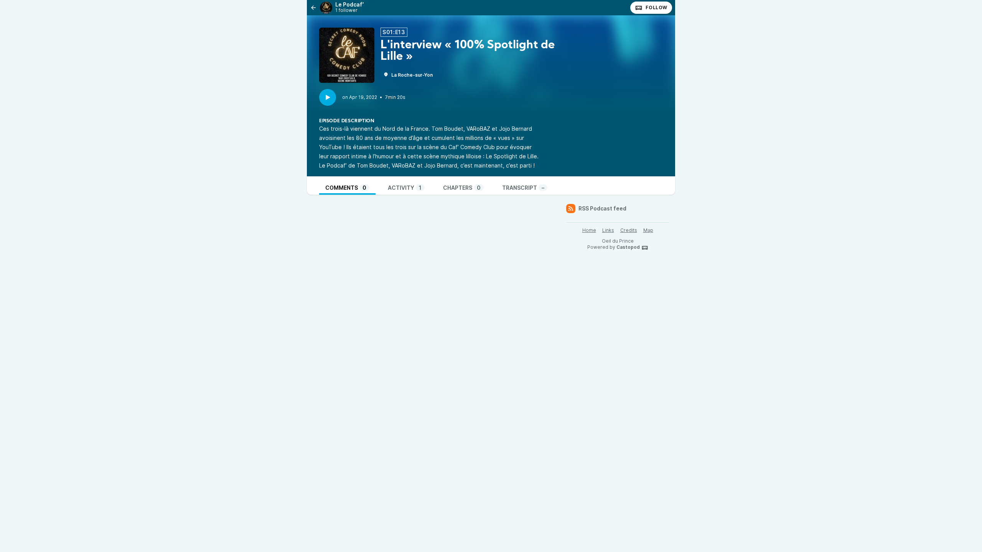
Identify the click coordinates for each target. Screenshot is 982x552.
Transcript (523, 187)
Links (608, 230)
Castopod (628, 247)
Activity (405, 187)
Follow (656, 7)
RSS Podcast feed (602, 208)
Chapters (462, 187)
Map (648, 230)
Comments (345, 187)
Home (589, 230)
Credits (628, 230)
